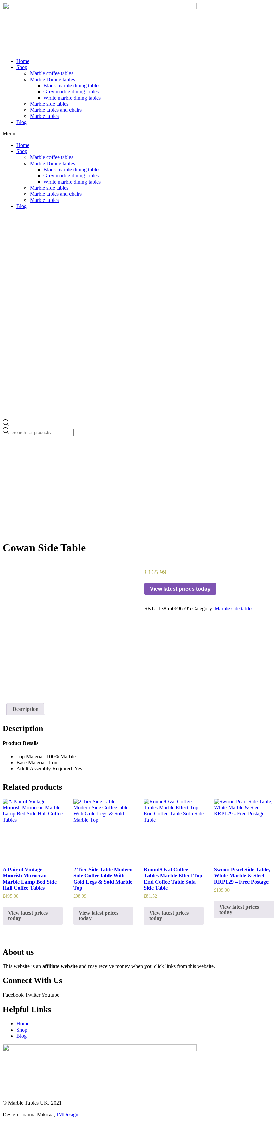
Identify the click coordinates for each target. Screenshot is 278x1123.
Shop (21, 67)
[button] (139, 134)
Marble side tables (49, 104)
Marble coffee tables (51, 73)
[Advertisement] (139, 487)
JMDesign (67, 1114)
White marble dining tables (72, 98)
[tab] (25, 709)
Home (22, 61)
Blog (21, 122)
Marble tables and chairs (56, 110)
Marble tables (44, 116)
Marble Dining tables (52, 79)
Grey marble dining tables (71, 91)
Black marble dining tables (71, 85)
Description (25, 709)
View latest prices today (180, 589)
